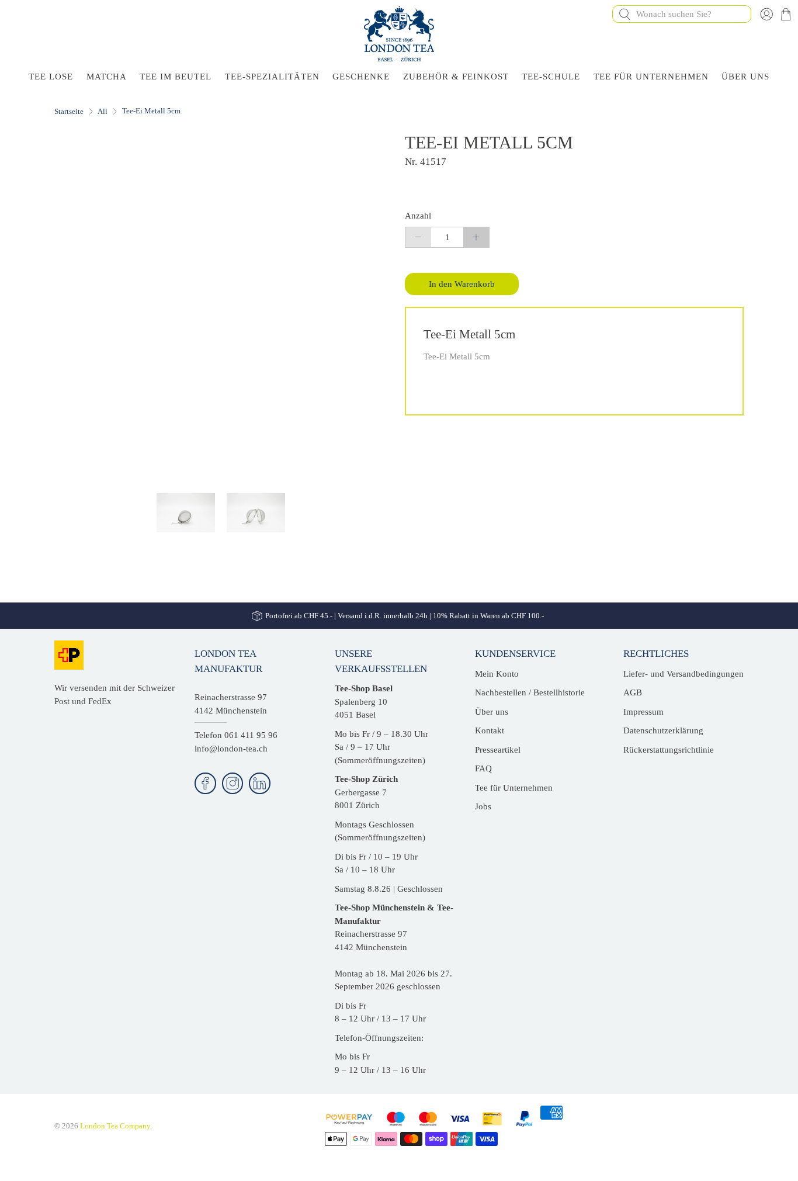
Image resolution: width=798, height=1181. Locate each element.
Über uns (491, 711)
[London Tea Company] (399, 33)
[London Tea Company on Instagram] (233, 783)
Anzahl (418, 215)
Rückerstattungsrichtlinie (668, 749)
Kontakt (489, 730)
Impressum (643, 711)
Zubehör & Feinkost (456, 76)
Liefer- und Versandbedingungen (683, 673)
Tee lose (51, 76)
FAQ (483, 768)
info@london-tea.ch (231, 748)
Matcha (106, 76)
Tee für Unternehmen (651, 76)
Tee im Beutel (175, 76)
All (102, 111)
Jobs (483, 806)
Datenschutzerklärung (663, 730)
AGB (632, 692)
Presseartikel (498, 749)
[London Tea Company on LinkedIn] (259, 783)
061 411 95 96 (250, 735)
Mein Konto (497, 673)
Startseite (69, 111)
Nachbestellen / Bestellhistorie (530, 692)
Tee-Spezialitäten (272, 76)
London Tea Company (115, 1126)
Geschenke (361, 76)
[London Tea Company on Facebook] (205, 783)
